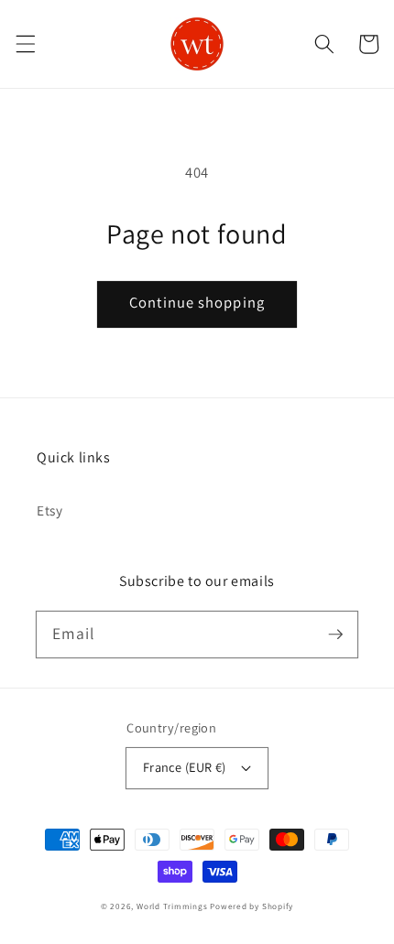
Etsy (50, 510)
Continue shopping (197, 302)
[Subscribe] (335, 634)
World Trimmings (172, 906)
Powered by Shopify (251, 906)
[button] (25, 44)
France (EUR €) (184, 767)
